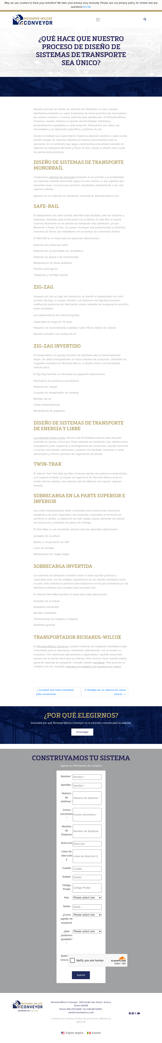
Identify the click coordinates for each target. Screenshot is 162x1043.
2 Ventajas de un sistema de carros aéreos (105, 692)
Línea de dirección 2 (66, 855)
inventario (99, 662)
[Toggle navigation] (98, 19)
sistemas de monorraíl (61, 177)
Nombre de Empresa (66, 830)
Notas (66, 906)
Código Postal (66, 887)
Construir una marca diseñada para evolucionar (54, 692)
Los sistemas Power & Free (50, 437)
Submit (81, 975)
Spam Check (64, 957)
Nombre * (66, 776)
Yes (85, 6)
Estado (67, 876)
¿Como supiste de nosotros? (66, 919)
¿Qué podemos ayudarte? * (66, 937)
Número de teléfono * (67, 797)
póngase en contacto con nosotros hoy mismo (93, 666)
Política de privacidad (86, 1018)
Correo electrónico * (66, 814)
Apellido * (67, 784)
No (89, 6)
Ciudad (66, 868)
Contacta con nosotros (62, 1018)
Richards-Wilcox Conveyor (52, 646)
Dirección (66, 843)
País (66, 897)
